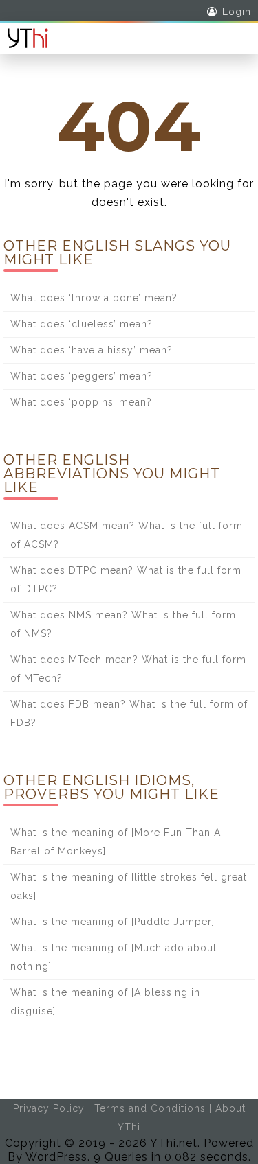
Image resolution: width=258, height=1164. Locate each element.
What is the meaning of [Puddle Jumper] (112, 921)
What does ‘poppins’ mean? (81, 402)
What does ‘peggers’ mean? (81, 376)
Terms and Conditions (150, 1108)
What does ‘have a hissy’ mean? (91, 350)
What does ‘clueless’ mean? (81, 323)
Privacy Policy (49, 1108)
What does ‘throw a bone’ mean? (94, 297)
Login (236, 11)
